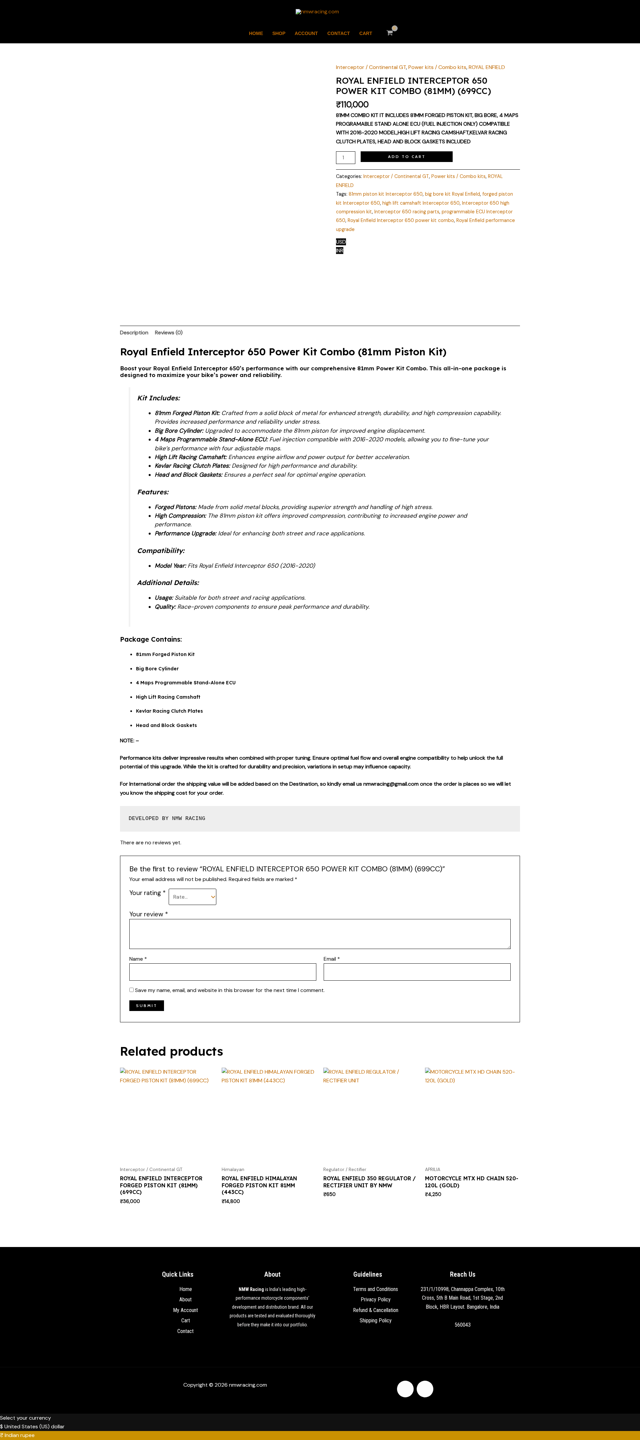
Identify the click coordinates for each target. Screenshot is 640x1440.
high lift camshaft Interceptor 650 (421, 203)
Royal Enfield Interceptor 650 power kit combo (401, 220)
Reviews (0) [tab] (169, 332)
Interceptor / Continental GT (371, 67)
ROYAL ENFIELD (487, 67)
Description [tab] (134, 332)
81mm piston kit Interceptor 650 (386, 194)
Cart (365, 33)
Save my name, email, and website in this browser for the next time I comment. (230, 990)
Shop (278, 33)
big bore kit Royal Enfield (452, 194)
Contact (338, 33)
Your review (148, 914)
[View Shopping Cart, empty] (390, 33)
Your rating (147, 893)
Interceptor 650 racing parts (406, 212)
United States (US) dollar (34, 1426)
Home (256, 33)
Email (332, 958)
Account (306, 33)
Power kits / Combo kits (437, 67)
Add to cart (407, 156)
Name (138, 958)
